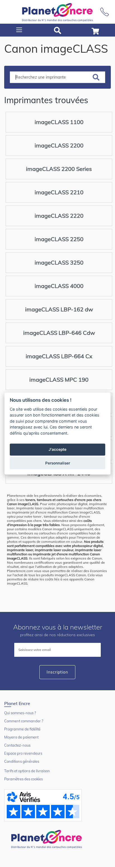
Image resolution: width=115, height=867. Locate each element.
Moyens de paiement (21, 737)
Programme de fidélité (22, 729)
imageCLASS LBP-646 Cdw (59, 332)
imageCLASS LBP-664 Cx (59, 356)
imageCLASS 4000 (59, 285)
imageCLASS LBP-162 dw (59, 309)
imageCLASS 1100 (59, 121)
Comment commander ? (23, 721)
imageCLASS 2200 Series (59, 168)
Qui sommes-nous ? (20, 713)
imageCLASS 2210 (59, 192)
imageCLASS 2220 (59, 215)
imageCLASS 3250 (59, 262)
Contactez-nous (17, 745)
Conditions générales (21, 761)
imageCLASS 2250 (59, 239)
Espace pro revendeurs (23, 753)
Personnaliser (57, 463)
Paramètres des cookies (23, 779)
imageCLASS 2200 (59, 145)
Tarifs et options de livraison (27, 771)
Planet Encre (47, 838)
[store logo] (57, 12)
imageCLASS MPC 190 (58, 379)
